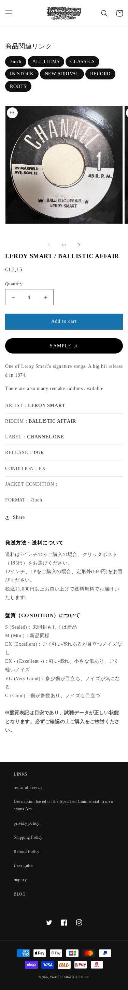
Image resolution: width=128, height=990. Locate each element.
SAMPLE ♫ (64, 345)
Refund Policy (27, 851)
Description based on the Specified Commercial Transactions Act (63, 805)
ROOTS (18, 86)
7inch (16, 61)
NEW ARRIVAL (62, 73)
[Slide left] (49, 244)
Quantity (14, 283)
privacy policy (26, 823)
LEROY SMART (46, 405)
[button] (8, 13)
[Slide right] (79, 244)
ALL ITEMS (45, 61)
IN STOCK (22, 73)
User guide (23, 865)
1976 (38, 452)
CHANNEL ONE (45, 436)
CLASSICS (82, 61)
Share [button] (19, 517)
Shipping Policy (28, 837)
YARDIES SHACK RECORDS (69, 977)
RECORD (100, 73)
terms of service (28, 787)
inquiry (20, 879)
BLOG (20, 894)
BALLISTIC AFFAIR (52, 421)
